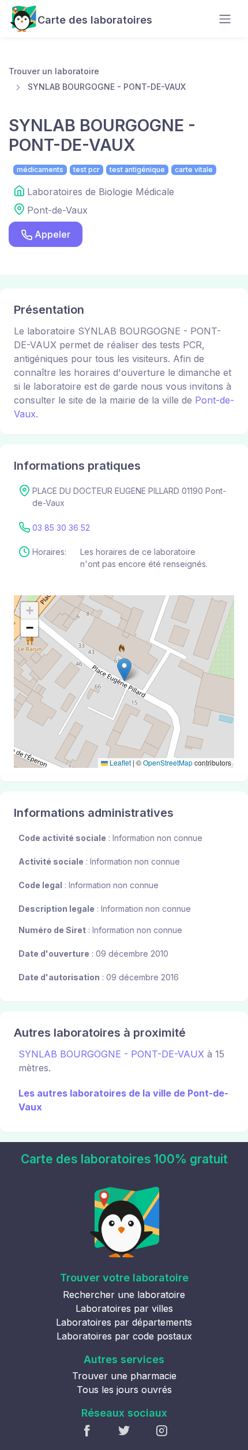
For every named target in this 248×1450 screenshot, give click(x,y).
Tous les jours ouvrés (124, 1389)
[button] (124, 670)
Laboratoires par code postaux (124, 1336)
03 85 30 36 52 (61, 527)
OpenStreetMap (168, 762)
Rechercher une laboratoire (124, 1294)
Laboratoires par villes (124, 1308)
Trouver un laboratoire (54, 71)
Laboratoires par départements (124, 1322)
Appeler (52, 234)
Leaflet (119, 762)
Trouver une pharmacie (124, 1376)
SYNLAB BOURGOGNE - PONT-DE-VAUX (107, 87)
